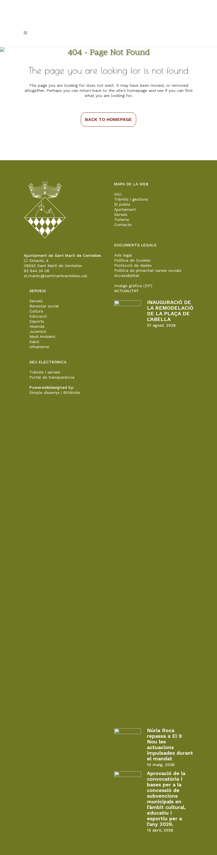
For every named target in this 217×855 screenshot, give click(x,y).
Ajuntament (125, 209)
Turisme (121, 219)
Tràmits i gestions (131, 199)
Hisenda (36, 326)
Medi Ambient (42, 336)
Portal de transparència (51, 377)
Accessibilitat (126, 275)
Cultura (36, 311)
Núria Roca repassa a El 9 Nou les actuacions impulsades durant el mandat (170, 744)
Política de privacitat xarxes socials (147, 270)
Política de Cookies (132, 260)
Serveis (120, 214)
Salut (34, 341)
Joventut (37, 331)
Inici (117, 194)
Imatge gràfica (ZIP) (133, 285)
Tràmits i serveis (44, 372)
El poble (122, 204)
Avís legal (123, 255)
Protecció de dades (133, 265)
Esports (36, 321)
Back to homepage (108, 119)
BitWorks (71, 392)
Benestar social (44, 306)
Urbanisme (39, 346)
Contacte (123, 224)
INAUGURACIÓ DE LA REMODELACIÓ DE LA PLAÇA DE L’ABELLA (170, 310)
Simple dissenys (44, 392)
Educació (38, 316)
